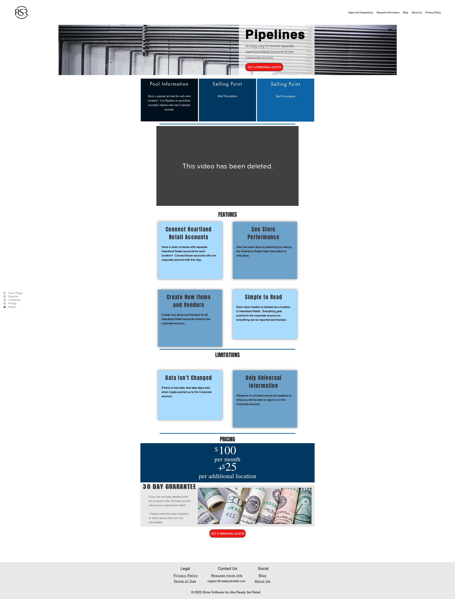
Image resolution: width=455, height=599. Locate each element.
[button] (264, 67)
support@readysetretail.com (226, 581)
